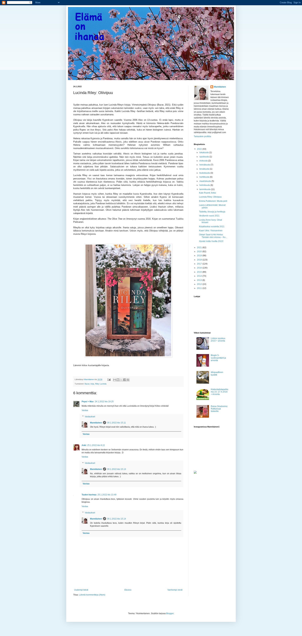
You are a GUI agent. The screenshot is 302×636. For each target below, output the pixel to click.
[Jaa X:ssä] (121, 379)
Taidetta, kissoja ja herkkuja (212, 211)
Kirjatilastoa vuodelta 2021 (211, 226)
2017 (199, 264)
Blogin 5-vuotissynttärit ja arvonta (218, 358)
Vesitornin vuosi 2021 (209, 216)
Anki (84, 445)
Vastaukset (90, 416)
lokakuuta (204, 152)
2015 (199, 272)
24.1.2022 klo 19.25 (104, 401)
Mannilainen (96, 422)
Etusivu (127, 590)
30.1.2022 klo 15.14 (116, 519)
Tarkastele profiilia (202, 136)
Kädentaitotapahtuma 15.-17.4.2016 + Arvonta (219, 392)
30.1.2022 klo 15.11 (116, 422)
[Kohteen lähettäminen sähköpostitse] (114, 379)
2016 (199, 268)
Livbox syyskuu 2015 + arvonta (218, 339)
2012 (199, 284)
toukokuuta (204, 173)
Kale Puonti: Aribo (207, 193)
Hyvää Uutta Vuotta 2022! (211, 241)
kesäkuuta (204, 169)
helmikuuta (204, 185)
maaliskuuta (205, 181)
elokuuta (203, 160)
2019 (199, 255)
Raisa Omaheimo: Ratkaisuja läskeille (219, 409)
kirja (92, 384)
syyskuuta (204, 156)
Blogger (170, 613)
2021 (199, 247)
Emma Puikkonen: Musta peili (213, 201)
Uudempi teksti (81, 590)
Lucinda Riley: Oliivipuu (210, 197)
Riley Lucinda (100, 384)
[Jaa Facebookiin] (124, 379)
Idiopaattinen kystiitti (217, 373)
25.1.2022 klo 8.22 (96, 445)
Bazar (87, 384)
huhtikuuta (204, 177)
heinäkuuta (205, 164)
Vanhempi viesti (174, 590)
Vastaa (85, 410)
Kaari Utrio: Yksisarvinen (210, 230)
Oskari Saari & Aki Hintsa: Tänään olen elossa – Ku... (213, 235)
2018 (199, 260)
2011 (199, 288)
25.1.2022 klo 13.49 (107, 494)
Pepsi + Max (88, 401)
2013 (199, 280)
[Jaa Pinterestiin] (128, 379)
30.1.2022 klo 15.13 (116, 469)
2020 (199, 251)
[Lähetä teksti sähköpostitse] (109, 379)
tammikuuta (205, 189)
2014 (199, 276)
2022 (199, 149)
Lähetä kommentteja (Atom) (92, 595)
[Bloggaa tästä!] (118, 379)
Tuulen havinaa (89, 494)
